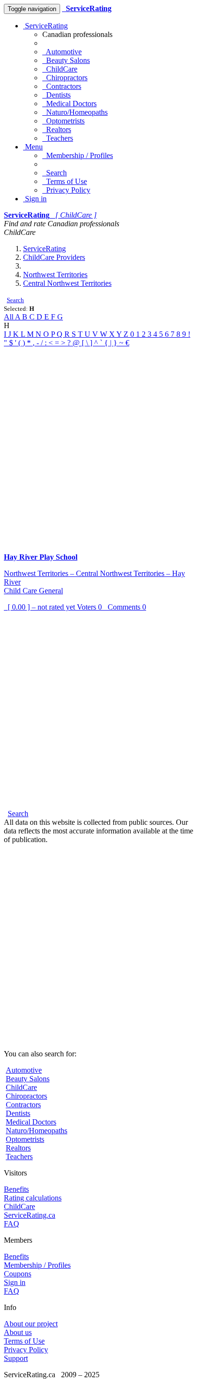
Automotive (62, 52)
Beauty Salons (66, 60)
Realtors (56, 129)
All (9, 317)
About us (18, 1332)
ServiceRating (45, 26)
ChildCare (59, 69)
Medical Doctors (69, 103)
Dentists (56, 95)
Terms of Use (64, 181)
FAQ (11, 1224)
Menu (33, 147)
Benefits (16, 1189)
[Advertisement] (99, 446)
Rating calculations (33, 1198)
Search (54, 173)
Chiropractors (64, 77)
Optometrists (63, 121)
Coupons (17, 1274)
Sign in (35, 199)
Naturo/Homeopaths (75, 112)
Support (16, 1358)
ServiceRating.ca (29, 1215)
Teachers (57, 138)
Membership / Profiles (77, 155)
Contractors (61, 86)
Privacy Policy (66, 190)
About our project (31, 1324)
